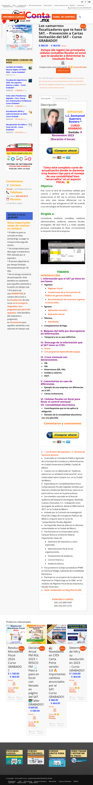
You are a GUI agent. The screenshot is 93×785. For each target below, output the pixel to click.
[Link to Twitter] (82, 2)
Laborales (80, 5)
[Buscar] (80, 17)
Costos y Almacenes (61, 5)
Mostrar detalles (20, 698)
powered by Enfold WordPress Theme (40, 778)
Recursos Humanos (35, 5)
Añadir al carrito (63, 71)
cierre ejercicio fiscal (45, 81)
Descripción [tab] (46, 98)
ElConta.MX (75, 590)
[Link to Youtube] (89, 2)
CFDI (14, 5)
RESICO (72, 5)
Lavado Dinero (20, 6)
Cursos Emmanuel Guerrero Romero (63, 81)
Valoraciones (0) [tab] (61, 98)
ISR (43, 84)
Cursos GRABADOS (61, 78)
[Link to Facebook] (85, 2)
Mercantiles (48, 5)
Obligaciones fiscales (54, 84)
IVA (46, 84)
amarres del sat (78, 78)
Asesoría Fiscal (8, 6)
